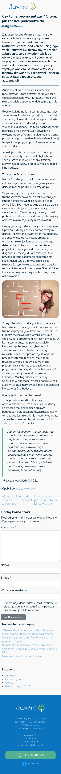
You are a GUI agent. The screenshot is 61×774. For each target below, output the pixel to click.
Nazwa (6, 565)
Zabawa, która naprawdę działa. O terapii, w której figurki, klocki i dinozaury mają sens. (28, 632)
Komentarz (8, 527)
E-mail (6, 577)
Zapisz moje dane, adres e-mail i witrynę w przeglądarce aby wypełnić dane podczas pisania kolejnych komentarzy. (30, 606)
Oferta (9, 683)
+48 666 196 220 (34, 755)
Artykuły (29, 489)
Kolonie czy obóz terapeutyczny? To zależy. (27, 645)
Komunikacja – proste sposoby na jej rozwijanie (45, 500)
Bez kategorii (13, 679)
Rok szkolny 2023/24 (18, 686)
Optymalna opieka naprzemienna (22, 656)
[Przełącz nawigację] (51, 7)
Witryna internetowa (14, 590)
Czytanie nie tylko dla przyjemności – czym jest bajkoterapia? (16, 500)
